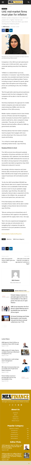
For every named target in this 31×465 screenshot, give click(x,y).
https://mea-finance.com (15, 282)
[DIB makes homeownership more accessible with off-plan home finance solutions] (25, 369)
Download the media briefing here (12, 234)
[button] (2, 2)
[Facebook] (3, 30)
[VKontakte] (18, 405)
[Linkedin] (11, 30)
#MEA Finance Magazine (18, 239)
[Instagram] (13, 405)
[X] (7, 30)
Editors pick (9, 6)
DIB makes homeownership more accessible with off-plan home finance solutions (10, 368)
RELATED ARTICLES (8, 290)
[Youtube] (21, 405)
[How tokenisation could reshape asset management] (25, 361)
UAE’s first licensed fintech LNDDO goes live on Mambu (8, 260)
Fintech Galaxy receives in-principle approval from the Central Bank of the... (9, 377)
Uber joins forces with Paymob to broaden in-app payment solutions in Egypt (22, 261)
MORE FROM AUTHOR (20, 290)
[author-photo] (16, 278)
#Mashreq (9, 239)
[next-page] (5, 326)
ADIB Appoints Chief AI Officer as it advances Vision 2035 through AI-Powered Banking (12, 446)
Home (3, 6)
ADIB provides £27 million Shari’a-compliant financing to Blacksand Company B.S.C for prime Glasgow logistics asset (12, 456)
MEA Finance (6, 26)
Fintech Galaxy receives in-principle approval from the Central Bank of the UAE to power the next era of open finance (19, 298)
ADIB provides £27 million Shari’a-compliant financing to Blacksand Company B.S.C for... (10, 352)
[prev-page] (3, 326)
